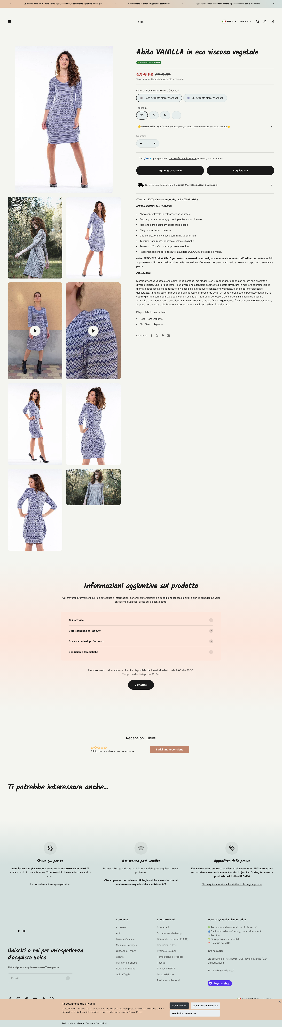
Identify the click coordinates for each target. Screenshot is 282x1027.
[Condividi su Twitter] (157, 335)
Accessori (121, 927)
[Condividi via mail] (168, 335)
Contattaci (141, 684)
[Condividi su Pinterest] (162, 335)
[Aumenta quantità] (154, 143)
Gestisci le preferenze (184, 1013)
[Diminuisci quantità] (141, 143)
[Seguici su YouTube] (35, 999)
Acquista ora (240, 170)
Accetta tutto (179, 1005)
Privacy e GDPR (166, 968)
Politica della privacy (73, 1023)
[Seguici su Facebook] (10, 999)
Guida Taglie (123, 974)
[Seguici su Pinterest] (26, 999)
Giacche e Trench (126, 950)
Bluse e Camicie (125, 939)
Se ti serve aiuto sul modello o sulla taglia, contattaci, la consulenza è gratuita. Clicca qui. (42, 4)
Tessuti (161, 962)
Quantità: (141, 136)
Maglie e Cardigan (126, 945)
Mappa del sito (165, 974)
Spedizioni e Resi (167, 945)
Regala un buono (125, 968)
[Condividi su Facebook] (151, 335)
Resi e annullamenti (168, 980)
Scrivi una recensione (169, 749)
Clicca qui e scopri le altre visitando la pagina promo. (232, 884)
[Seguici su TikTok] (43, 999)
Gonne (120, 956)
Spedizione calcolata (161, 79)
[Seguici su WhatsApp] (51, 999)
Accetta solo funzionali (205, 1005)
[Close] (279, 1001)
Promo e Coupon (167, 950)
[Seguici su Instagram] (18, 999)
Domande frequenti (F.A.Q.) (172, 939)
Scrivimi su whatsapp (169, 933)
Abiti (118, 933)
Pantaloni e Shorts (126, 962)
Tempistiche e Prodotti (170, 956)
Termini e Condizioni (96, 1023)
